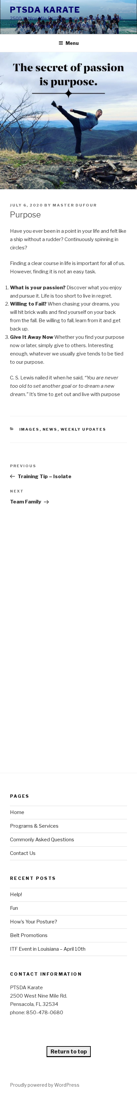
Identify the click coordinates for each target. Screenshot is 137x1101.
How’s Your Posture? (33, 922)
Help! (16, 894)
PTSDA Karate (45, 10)
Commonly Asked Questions (42, 840)
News (50, 429)
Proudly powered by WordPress (44, 1085)
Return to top (69, 1051)
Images (29, 429)
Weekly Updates (83, 429)
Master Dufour (75, 205)
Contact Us (23, 853)
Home (17, 812)
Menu (72, 43)
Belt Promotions (29, 935)
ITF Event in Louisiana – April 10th (47, 949)
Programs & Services (34, 826)
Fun (14, 908)
